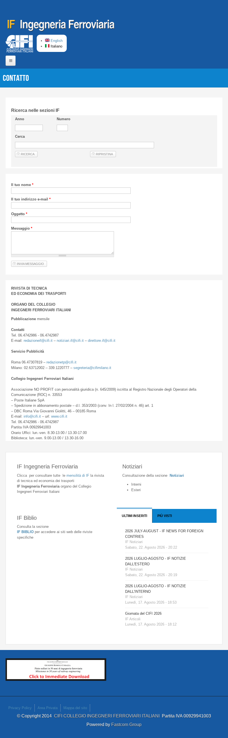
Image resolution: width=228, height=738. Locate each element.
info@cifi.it (32, 416)
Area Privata (48, 708)
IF (77, 475)
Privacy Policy (20, 708)
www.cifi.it (59, 416)
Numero (63, 119)
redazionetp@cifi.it (61, 362)
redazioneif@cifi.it (38, 340)
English (56, 41)
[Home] (61, 26)
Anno (19, 119)
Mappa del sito (75, 708)
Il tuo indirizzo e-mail (31, 199)
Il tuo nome (22, 185)
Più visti (164, 516)
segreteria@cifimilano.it (92, 368)
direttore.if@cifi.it (101, 340)
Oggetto (19, 214)
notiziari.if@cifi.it (70, 340)
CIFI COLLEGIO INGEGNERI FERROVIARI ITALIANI (108, 716)
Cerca (20, 136)
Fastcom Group (126, 724)
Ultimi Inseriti (134, 516)
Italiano (55, 46)
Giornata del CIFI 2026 (143, 613)
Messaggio (21, 228)
